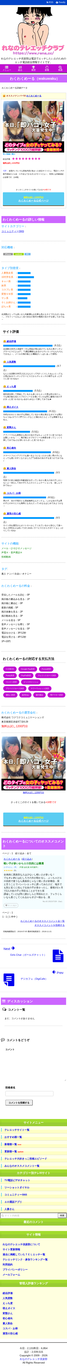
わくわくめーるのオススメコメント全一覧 (43, 921)
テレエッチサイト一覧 (16, 1130)
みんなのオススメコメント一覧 (21, 1166)
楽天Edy (25, 695)
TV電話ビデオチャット (17, 1180)
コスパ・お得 (10, 1328)
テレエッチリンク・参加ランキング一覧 (25, 1259)
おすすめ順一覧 (13, 1137)
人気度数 (8, 1298)
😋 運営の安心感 (12, 513)
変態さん (8, 1313)
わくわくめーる (33, 96)
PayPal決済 (26, 675)
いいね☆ (11, 905)
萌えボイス (9, 1308)
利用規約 (8, 1264)
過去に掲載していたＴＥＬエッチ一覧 (24, 1254)
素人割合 (8, 1323)
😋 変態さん (9, 427)
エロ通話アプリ (13, 1202)
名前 (35, 1088)
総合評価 (8, 1293)
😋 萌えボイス (10, 407)
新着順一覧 (12, 1144)
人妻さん (9, 1209)
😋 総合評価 (9, 341)
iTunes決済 (46, 669)
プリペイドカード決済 (15, 688)
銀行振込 (39, 695)
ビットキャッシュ (31, 682)
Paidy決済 (10, 675)
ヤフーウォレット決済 (40, 688)
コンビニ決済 (11, 682)
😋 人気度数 (9, 361)
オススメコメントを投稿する (49, 925)
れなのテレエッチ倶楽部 (33, 1359)
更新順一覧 (14, 1151)
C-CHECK (10, 669)
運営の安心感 (10, 1333)
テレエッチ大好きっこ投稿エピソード (25, 1158)
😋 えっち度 (9, 386)
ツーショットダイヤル (16, 1187)
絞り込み (27, 859)
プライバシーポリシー (15, 1269)
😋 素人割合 (9, 468)
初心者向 (8, 1318)
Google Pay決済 (27, 669)
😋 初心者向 (9, 448)
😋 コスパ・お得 (12, 493)
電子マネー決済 (56, 695)
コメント (10, 1049)
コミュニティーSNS (12, 231)
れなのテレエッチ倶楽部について (21, 1244)
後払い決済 (10, 695)
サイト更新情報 (11, 1249)
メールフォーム (11, 1274)
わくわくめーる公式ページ (34, 199)
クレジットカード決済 (47, 675)
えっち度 (8, 1303)
